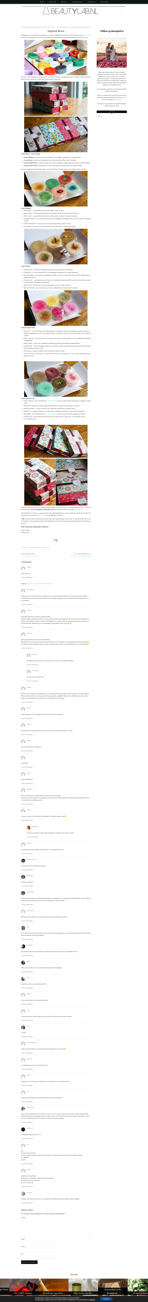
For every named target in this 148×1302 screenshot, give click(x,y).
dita (28, 1026)
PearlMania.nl (78, 509)
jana (28, 977)
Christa (29, 1192)
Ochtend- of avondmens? (80, 555)
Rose (28, 961)
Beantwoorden (27, 577)
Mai (28, 1091)
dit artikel (42, 515)
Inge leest (30, 892)
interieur (34, 547)
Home (42, 2)
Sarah (29, 724)
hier (27, 523)
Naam (23, 1239)
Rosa (28, 1075)
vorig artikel (87, 35)
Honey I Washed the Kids (50, 414)
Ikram (29, 708)
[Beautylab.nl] (74, 11)
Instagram (119, 99)
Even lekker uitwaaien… (30, 555)
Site (22, 1254)
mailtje (125, 97)
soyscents (42, 547)
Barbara (30, 875)
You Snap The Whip (51, 401)
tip (48, 547)
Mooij (29, 994)
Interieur (92, 2)
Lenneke (30, 945)
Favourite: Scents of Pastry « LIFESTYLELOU (39, 583)
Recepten (104, 2)
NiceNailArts (31, 859)
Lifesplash (31, 1107)
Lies (28, 926)
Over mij (52, 2)
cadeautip (25, 547)
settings (92, 1300)
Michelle (30, 1128)
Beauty (64, 2)
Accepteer (106, 1299)
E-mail (23, 1246)
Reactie (23, 1217)
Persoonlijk (77, 2)
